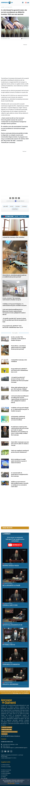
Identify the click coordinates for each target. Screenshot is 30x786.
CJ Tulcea (3, 776)
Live (28, 3)
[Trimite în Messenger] (16, 198)
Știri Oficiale (4, 778)
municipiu (18, 206)
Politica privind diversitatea (9, 731)
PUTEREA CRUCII (9, 645)
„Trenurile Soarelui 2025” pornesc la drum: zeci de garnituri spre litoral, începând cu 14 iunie (14, 320)
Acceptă (17, 783)
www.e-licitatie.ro (15, 736)
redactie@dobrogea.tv (8, 747)
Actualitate (8, 7)
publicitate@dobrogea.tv (21, 747)
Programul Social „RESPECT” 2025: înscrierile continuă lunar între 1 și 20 (19, 370)
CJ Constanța (4, 775)
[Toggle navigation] (22, 2)
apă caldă (5, 206)
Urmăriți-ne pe (15, 201)
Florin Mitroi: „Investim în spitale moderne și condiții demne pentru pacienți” (18, 347)
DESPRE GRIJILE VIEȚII (11, 565)
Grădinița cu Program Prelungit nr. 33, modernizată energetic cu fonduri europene (20, 409)
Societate (4, 734)
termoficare (15, 209)
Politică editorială (6, 729)
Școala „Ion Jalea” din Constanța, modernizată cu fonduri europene (18, 338)
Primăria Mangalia (5, 773)
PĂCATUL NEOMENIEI (10, 684)
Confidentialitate (5, 764)
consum (11, 206)
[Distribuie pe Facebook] (10, 198)
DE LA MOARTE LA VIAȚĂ (11, 585)
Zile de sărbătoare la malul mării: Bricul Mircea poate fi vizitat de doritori (19, 461)
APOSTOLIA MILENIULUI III (12, 625)
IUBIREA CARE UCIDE (10, 605)
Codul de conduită (7, 727)
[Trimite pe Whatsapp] (19, 198)
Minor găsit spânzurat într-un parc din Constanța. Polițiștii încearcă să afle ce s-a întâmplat (20, 389)
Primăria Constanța (6, 770)
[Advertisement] (15, 61)
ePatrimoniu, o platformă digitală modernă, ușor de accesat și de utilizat (18, 418)
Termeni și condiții (6, 766)
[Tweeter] (13, 198)
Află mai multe (11, 783)
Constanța (24, 206)
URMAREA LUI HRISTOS (11, 664)
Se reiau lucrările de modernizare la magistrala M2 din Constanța (19, 474)
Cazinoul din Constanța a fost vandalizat (13, 237)
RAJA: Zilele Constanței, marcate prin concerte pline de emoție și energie (20, 443)
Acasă (2, 7)
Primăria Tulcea (5, 771)
